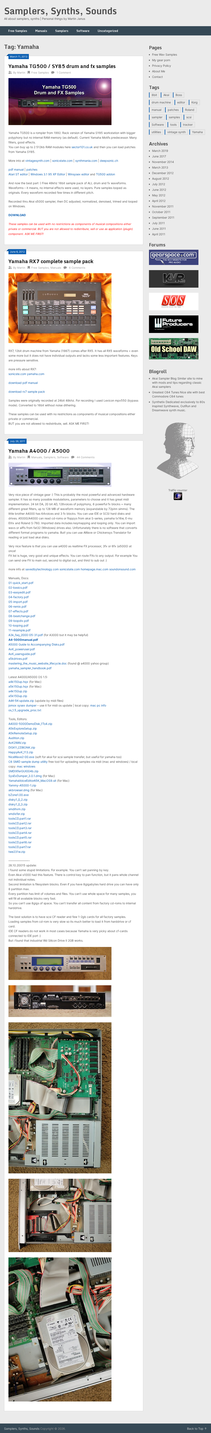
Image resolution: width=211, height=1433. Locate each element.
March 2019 (160, 150)
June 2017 (159, 156)
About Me (158, 71)
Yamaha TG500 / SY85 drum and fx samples (62, 66)
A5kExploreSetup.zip (22, 728)
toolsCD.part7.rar (19, 847)
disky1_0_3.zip (18, 804)
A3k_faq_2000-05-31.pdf (25, 635)
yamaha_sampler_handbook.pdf (30, 668)
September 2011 (163, 217)
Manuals (41, 30)
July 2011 (158, 223)
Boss (179, 95)
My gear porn (161, 60)
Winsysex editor (78, 174)
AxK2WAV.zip (17, 742)
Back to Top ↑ (197, 1428)
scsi (188, 117)
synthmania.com (86, 160)
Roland (189, 109)
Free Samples (17, 30)
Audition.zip (16, 738)
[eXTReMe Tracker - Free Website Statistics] (178, 499)
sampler (157, 117)
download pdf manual (23, 382)
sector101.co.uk (82, 147)
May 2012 (158, 195)
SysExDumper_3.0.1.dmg (25, 776)
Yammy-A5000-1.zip (22, 785)
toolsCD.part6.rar (20, 842)
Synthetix (158, 402)
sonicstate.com (62, 160)
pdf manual (16, 169)
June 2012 (159, 189)
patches (31, 169)
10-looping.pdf (18, 625)
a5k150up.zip (17, 696)
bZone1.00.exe (18, 795)
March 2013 (160, 167)
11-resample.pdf (19, 630)
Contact (157, 77)
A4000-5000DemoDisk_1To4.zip (30, 723)
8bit (154, 95)
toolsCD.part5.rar (20, 837)
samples (174, 117)
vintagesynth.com (37, 160)
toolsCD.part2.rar (19, 823)
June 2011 (159, 228)
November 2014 (163, 162)
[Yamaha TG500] (59, 124)
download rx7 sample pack (26, 391)
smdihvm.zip (17, 809)
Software (82, 30)
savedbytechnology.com (42, 569)
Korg (194, 102)
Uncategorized (108, 30)
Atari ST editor (18, 174)
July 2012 (158, 184)
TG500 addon (105, 174)
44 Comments (86, 457)
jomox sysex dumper (22, 705)
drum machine (161, 102)
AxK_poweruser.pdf (21, 649)
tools (173, 124)
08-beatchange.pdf (21, 616)
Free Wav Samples (164, 54)
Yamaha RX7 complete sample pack (50, 261)
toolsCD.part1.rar (19, 818)
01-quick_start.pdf (20, 583)
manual (156, 109)
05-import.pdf (18, 601)
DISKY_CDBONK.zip (21, 747)
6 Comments (77, 267)
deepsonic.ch (109, 160)
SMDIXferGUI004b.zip (23, 771)
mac (93, 705)
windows (29, 766)
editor (181, 102)
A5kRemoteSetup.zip (22, 733)
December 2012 (162, 173)
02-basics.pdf (17, 587)
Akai (166, 95)
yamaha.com (35, 374)
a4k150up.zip (17, 691)
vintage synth (176, 132)
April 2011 (158, 234)
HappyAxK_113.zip (20, 752)
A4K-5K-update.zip (21, 700)
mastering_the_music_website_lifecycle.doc (37, 663)
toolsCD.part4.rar (20, 832)
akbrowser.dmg (18, 790)
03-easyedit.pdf (19, 592)
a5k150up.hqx (18, 686)
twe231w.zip (16, 851)
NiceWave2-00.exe (21, 757)
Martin (21, 72)
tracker (188, 124)
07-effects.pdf (18, 611)
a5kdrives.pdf (17, 658)
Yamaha (197, 132)
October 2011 (161, 212)
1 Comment (64, 72)
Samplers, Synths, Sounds (60, 10)
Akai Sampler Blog (164, 378)
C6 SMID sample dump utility (28, 761)
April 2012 (158, 201)
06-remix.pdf (17, 606)
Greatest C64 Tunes (165, 392)
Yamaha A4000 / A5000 (39, 451)
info (103, 705)
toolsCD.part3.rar (20, 828)
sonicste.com (17, 374)
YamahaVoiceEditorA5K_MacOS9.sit (32, 780)
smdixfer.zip (16, 814)
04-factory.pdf (18, 597)
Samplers (61, 30)
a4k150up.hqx (18, 681)
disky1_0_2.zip (18, 799)
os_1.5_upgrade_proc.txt (24, 710)
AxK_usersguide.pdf (21, 654)
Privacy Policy (161, 65)
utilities (156, 132)
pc (98, 705)
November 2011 (162, 206)
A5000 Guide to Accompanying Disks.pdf (36, 644)
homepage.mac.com (94, 569)
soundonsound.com (122, 569)
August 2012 (160, 178)
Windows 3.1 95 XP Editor (47, 174)
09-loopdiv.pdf (18, 620)
